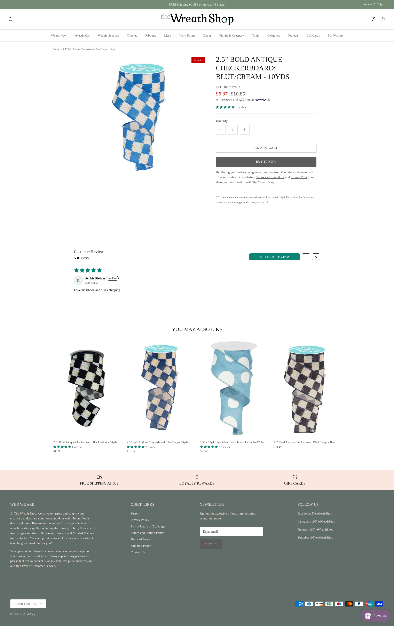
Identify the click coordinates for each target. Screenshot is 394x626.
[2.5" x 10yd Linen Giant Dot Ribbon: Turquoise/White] (233, 388)
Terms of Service (141, 539)
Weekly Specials (108, 35)
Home (56, 49)
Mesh (167, 35)
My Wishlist (335, 35)
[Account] (373, 19)
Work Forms (187, 35)
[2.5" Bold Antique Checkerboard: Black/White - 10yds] (87, 388)
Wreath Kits (82, 35)
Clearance (273, 35)
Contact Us (138, 552)
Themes (132, 35)
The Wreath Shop (26, 614)
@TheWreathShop (321, 529)
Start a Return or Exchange (148, 526)
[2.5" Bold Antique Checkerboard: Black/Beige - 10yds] (307, 388)
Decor (207, 35)
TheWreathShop (322, 513)
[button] (243, 100)
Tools (255, 35)
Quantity (222, 121)
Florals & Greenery (231, 35)
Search (135, 513)
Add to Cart (266, 147)
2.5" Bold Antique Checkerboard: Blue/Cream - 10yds (89, 49)
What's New (58, 35)
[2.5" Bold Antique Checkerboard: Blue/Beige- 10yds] (160, 388)
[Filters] (306, 256)
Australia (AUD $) (372, 4)
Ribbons (150, 35)
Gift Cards (313, 35)
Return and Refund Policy (147, 532)
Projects (293, 35)
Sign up (210, 544)
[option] (142, 116)
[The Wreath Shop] (197, 19)
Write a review (274, 256)
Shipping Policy (141, 545)
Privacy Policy (140, 519)
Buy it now (266, 161)
